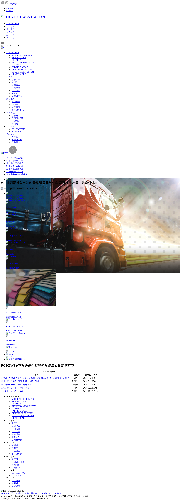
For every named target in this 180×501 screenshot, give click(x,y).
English (9, 8)
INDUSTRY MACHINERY (24, 62)
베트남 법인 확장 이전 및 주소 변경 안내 (20, 381)
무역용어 (16, 124)
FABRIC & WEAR (20, 67)
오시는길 (57, 493)
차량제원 (16, 121)
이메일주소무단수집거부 (31, 493)
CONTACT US (18, 129)
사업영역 (10, 26)
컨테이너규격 (18, 118)
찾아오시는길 (18, 110)
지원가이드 (17, 139)
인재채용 (10, 37)
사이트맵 (48, 493)
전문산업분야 (12, 24)
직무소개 (16, 137)
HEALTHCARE (19, 74)
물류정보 (10, 32)
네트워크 (16, 107)
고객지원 (10, 35)
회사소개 (10, 29)
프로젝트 (16, 90)
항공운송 (16, 79)
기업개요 (16, 101)
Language (13, 4)
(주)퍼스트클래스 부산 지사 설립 (16, 384)
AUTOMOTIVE (19, 58)
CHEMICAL (17, 60)
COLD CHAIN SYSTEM (23, 72)
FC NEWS (16, 131)
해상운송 (16, 82)
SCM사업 (16, 93)
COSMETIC (17, 65)
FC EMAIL (6, 493)
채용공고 (16, 142)
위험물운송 (17, 96)
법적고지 (15, 493)
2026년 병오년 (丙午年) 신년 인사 (16, 388)
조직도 (15, 104)
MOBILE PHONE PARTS (23, 55)
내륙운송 (16, 88)
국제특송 (16, 85)
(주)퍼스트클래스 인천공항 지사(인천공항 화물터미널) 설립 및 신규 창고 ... (36, 378)
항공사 (15, 115)
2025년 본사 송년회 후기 (12, 391)
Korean (9, 10)
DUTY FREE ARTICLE (22, 69)
